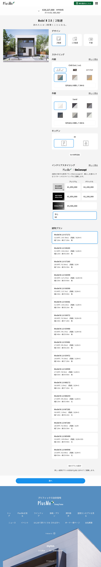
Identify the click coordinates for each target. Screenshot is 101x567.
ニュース (12, 522)
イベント (24, 522)
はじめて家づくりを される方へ (47, 522)
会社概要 (88, 522)
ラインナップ (38, 514)
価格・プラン (54, 514)
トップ (9, 514)
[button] (50, 11)
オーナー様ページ (72, 522)
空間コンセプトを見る (86, 514)
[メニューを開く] (96, 3)
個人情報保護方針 (56, 550)
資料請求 (68, 514)
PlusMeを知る (22, 514)
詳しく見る (93, 59)
